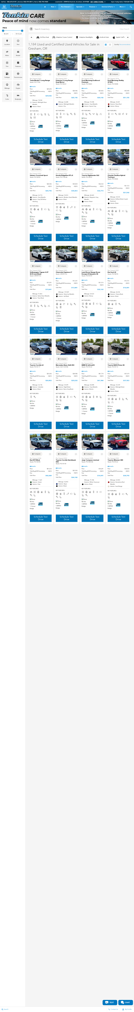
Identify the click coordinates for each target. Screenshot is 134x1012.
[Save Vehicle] (50, 74)
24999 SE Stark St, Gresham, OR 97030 (76, 2)
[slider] (3, 31)
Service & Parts (107, 7)
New (52, 7)
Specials (79, 7)
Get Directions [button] (97, 2)
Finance (92, 7)
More (122, 7)
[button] (131, 7)
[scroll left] (31, 37)
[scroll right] (128, 37)
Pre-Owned (65, 7)
